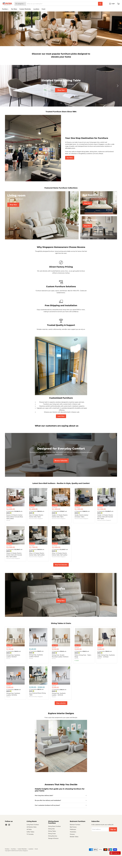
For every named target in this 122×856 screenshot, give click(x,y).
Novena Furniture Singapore (36, 518)
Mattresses (73, 829)
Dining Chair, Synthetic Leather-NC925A (13, 694)
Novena (8, 520)
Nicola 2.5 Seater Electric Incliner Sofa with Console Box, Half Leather (14, 555)
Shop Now (61, 91)
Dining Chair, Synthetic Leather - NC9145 (59, 694)
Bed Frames (73, 827)
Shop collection (61, 703)
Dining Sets (51, 829)
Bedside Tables (74, 836)
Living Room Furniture (33, 824)
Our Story (14, 9)
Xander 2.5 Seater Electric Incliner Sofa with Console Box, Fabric (105, 516)
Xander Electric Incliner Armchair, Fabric (81, 516)
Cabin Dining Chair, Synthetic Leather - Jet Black (106, 656)
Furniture (5, 9)
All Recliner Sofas (31, 827)
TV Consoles (30, 834)
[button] (112, 4)
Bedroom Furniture (75, 824)
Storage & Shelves (53, 838)
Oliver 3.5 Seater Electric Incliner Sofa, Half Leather (59, 554)
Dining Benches (52, 836)
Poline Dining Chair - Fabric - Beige (83, 656)
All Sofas (29, 829)
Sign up (113, 829)
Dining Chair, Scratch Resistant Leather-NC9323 (60, 656)
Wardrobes (73, 832)
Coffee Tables (30, 832)
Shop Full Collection (61, 565)
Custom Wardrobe (25, 9)
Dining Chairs (52, 833)
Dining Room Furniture (54, 826)
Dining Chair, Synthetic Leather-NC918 (36, 656)
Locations (36, 9)
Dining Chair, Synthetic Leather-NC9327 (13, 656)
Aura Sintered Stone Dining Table (37, 694)
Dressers (72, 834)
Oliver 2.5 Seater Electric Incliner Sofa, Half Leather (37, 554)
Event (43, 9)
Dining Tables (52, 831)
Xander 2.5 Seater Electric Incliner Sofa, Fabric (59, 516)
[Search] (100, 4)
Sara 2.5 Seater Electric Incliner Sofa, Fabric (36, 516)
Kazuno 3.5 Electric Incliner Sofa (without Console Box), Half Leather (14, 516)
